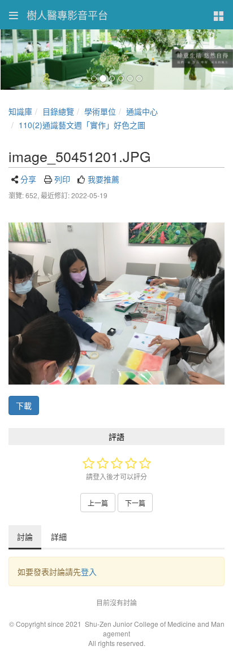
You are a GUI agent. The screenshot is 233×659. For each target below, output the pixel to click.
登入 (89, 571)
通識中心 (142, 111)
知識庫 (20, 111)
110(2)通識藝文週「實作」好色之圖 (82, 124)
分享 (28, 179)
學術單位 (100, 111)
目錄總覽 (58, 111)
